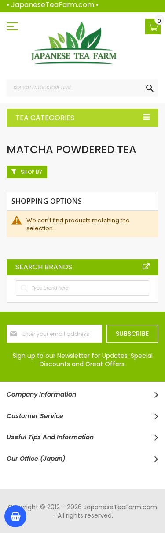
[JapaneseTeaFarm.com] (74, 43)
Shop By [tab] (31, 172)
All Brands (146, 266)
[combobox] (82, 88)
